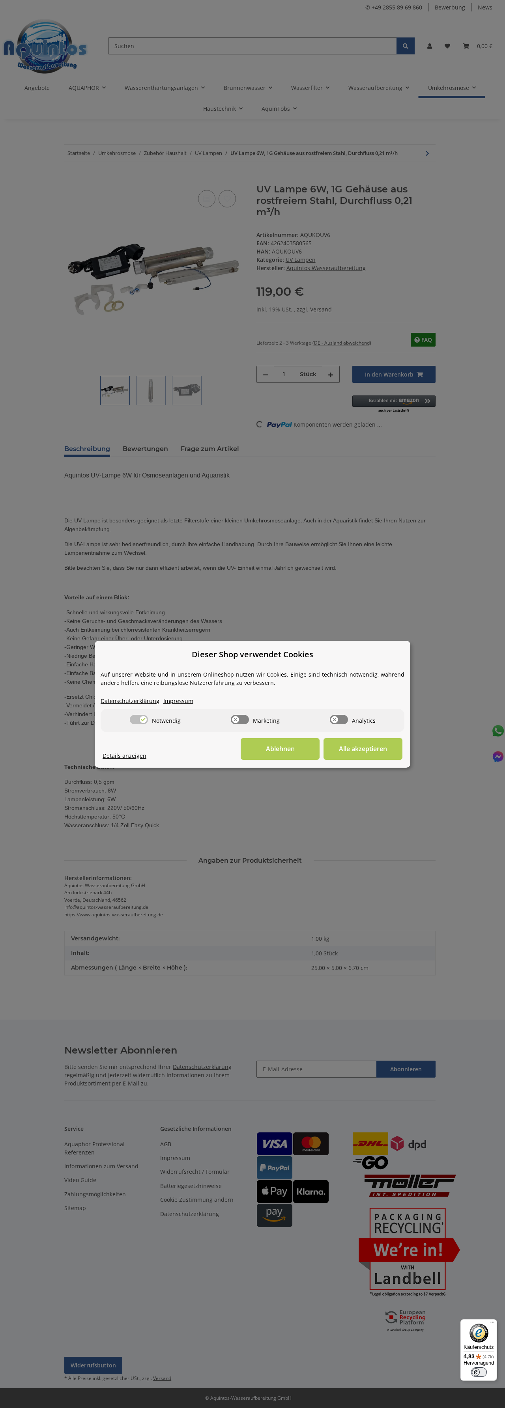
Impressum (178, 701)
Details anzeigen (124, 755)
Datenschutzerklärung (130, 701)
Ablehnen (280, 748)
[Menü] (492, 1324)
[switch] (139, 719)
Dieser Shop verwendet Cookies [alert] (252, 654)
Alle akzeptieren (363, 748)
